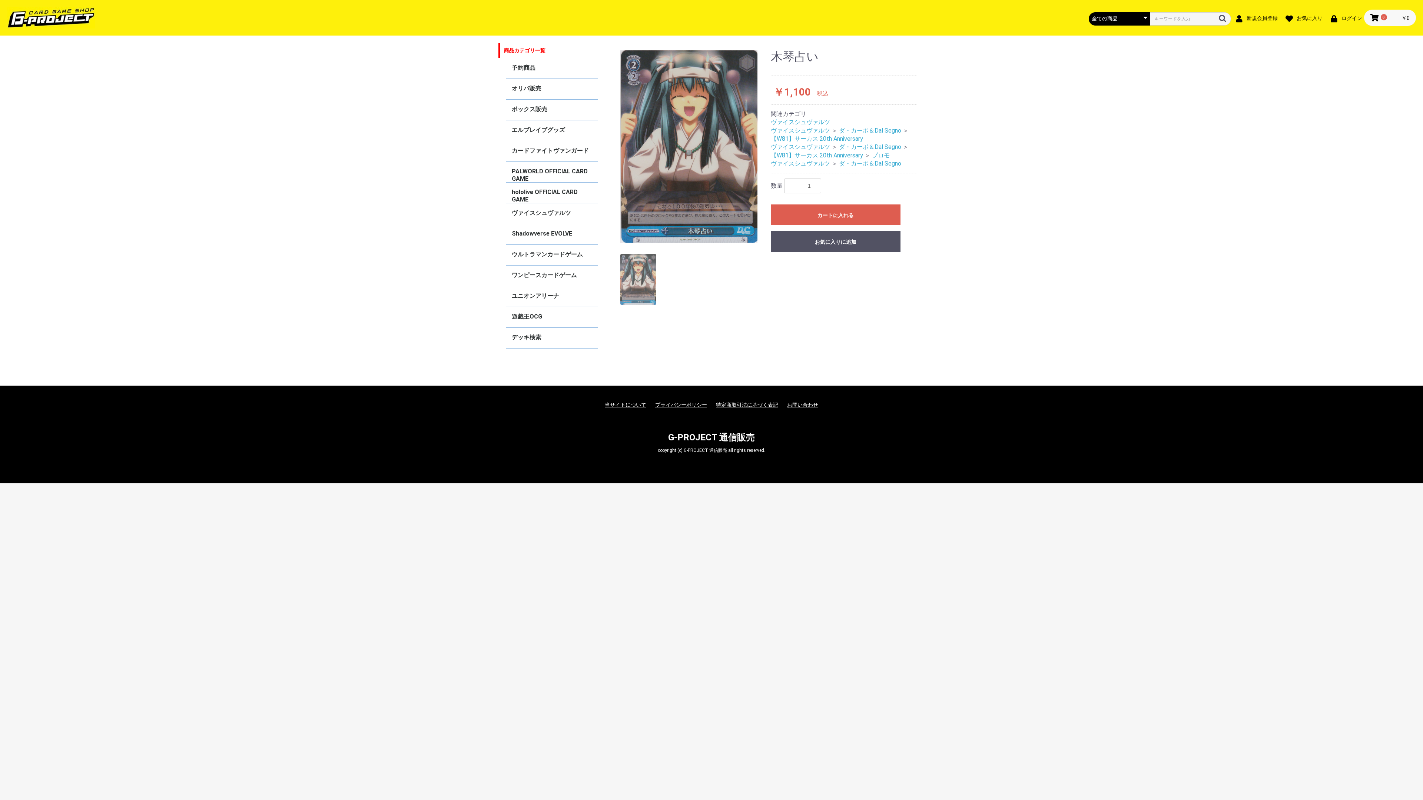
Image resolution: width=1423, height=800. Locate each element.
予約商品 (523, 67)
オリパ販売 (526, 88)
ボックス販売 (529, 109)
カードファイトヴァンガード (550, 150)
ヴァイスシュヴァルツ (541, 212)
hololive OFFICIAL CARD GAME (545, 196)
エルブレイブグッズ (538, 129)
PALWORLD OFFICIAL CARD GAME (550, 175)
